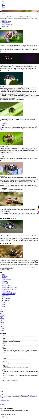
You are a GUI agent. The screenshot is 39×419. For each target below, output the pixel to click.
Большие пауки (4, 277)
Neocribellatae (2, 323)
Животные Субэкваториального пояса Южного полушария (9, 289)
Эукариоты (3, 305)
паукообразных (17, 49)
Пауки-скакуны (4, 301)
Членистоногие (2, 319)
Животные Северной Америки (6, 286)
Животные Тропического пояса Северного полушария (9, 292)
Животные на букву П (5, 282)
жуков (28, 97)
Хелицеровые (3, 304)
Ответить (4, 342)
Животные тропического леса (6, 291)
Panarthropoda (3, 275)
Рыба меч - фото (30, 395)
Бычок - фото (12, 396)
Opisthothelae (3, 274)
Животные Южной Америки (5, 295)
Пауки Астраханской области (5, 297)
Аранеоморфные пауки (5, 276)
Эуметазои (3, 306)
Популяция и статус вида (5, 26)
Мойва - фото (2, 396)
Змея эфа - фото (14, 395)
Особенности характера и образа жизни (7, 24)
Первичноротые (4, 302)
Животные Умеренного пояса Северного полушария (9, 293)
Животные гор (4, 280)
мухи (2, 154)
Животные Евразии (4, 281)
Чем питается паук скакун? (5, 23)
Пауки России (3, 299)
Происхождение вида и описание (6, 21)
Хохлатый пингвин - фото (3, 395)
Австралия (3, 125)
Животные (1, 311)
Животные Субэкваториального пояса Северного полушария (10, 288)
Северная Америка (4, 123)
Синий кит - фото (9, 395)
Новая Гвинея (3, 122)
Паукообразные (2, 322)
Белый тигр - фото (35, 395)
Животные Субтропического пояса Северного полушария (9, 287)
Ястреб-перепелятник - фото (33, 396)
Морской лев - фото (27, 396)
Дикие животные (12, 414)
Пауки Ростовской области (5, 300)
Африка (3, 124)
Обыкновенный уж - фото (21, 396)
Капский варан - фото (3, 397)
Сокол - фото (16, 396)
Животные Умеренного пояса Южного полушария (8, 294)
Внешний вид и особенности (6, 22)
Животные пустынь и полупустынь (6, 285)
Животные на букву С (5, 283)
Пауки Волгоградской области (6, 298)
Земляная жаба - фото (25, 395)
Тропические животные (5, 303)
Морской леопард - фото (19, 395)
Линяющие (3, 296)
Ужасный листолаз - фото (7, 396)
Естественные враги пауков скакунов (7, 25)
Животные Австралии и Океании (6, 279)
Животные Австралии (5, 278)
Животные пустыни (4, 284)
